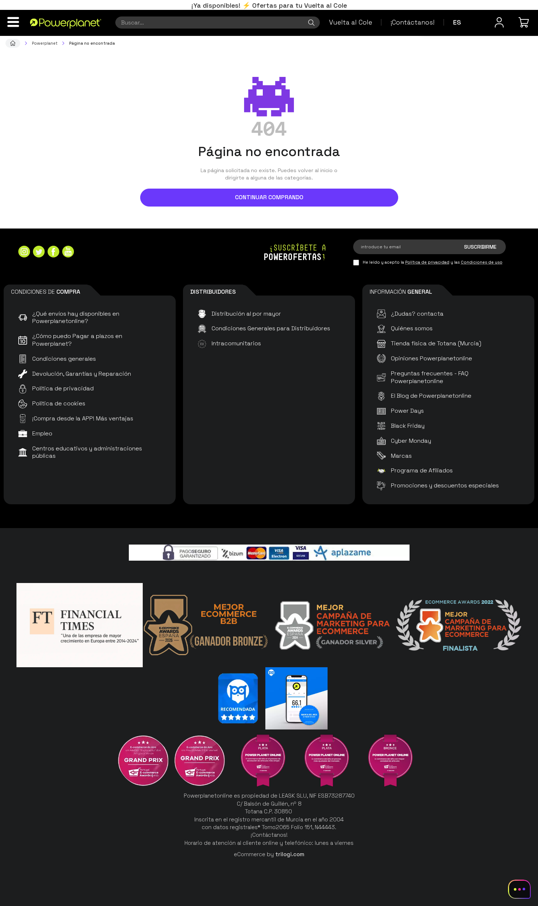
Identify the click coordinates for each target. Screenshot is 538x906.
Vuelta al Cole (350, 22)
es (457, 22)
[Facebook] (53, 252)
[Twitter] (39, 252)
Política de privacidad (427, 262)
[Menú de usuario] (499, 22)
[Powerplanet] (12, 43)
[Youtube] (68, 252)
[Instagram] (24, 252)
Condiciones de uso (481, 262)
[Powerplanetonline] (65, 23)
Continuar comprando (269, 197)
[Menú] (13, 22)
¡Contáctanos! (412, 22)
